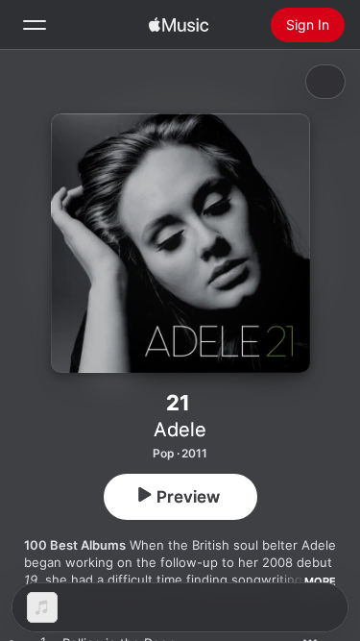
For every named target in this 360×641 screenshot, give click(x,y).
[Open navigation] (34, 25)
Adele (180, 429)
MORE (320, 581)
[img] (178, 25)
